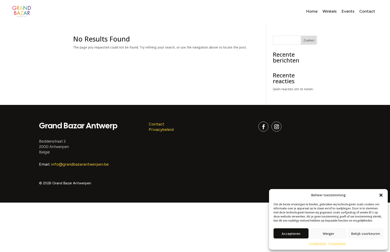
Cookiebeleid (317, 243)
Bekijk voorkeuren (365, 233)
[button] (381, 195)
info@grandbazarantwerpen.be (80, 164)
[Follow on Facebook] (263, 127)
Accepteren (291, 233)
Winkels (330, 11)
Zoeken (308, 40)
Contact (367, 11)
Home (312, 11)
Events (347, 11)
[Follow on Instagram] (276, 127)
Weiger (328, 233)
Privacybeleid (337, 243)
